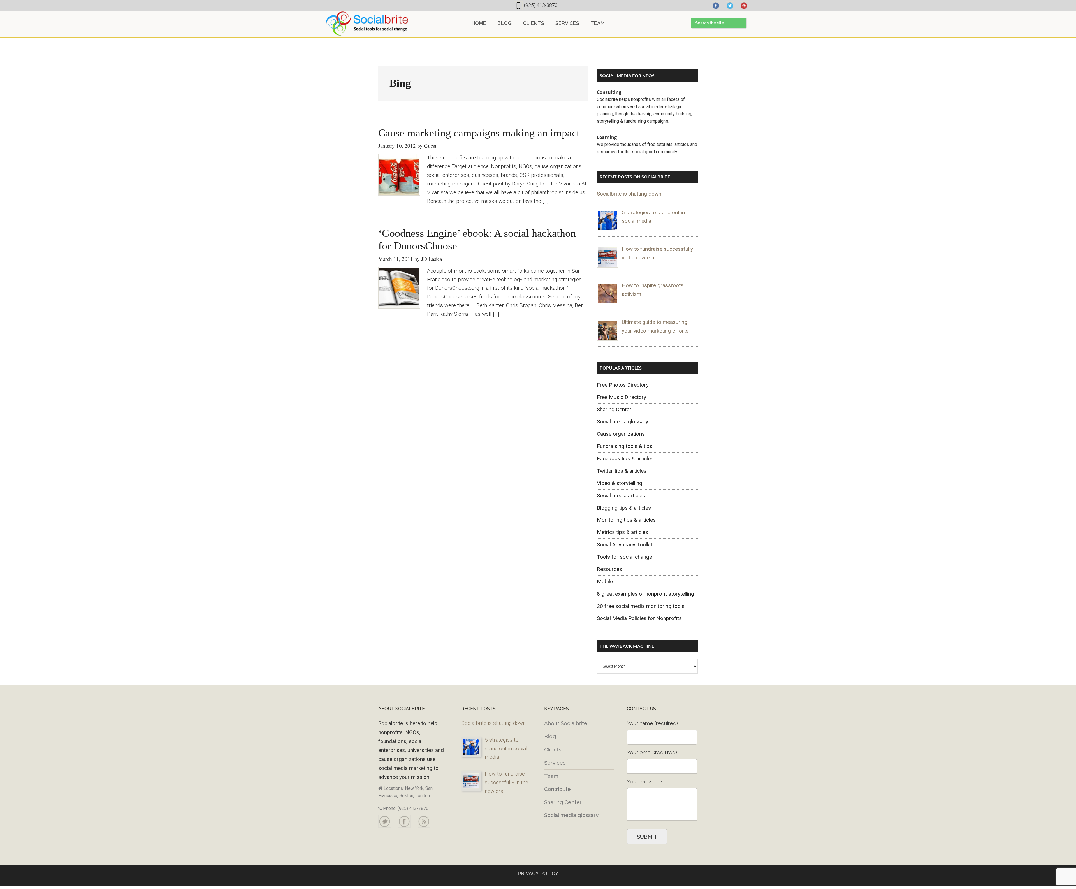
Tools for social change (624, 557)
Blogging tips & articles (624, 508)
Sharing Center (614, 409)
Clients (552, 749)
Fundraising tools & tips (624, 446)
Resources (609, 569)
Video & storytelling (619, 483)
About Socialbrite (565, 723)
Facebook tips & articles (625, 458)
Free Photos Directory (623, 385)
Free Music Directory (621, 397)
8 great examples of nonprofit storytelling (645, 594)
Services (554, 763)
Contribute (557, 789)
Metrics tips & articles (622, 532)
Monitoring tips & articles (626, 520)
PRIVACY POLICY (538, 873)
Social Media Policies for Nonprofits (639, 618)
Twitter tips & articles (621, 471)
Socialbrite (367, 23)
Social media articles (621, 495)
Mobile (605, 581)
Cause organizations (621, 434)
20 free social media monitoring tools (641, 606)
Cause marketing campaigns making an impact (479, 133)
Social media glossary (622, 421)
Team (551, 776)
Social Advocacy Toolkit (624, 544)
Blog (550, 736)
